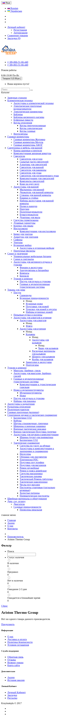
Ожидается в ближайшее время (23, 598)
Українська (16, 11)
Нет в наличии (15, 580)
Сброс (4, 606)
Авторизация (20, 32)
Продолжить (7, 624)
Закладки (12, 695)
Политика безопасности (20, 642)
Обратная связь (15, 657)
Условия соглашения (18, 645)
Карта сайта (13, 665)
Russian (14, 8)
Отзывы (11, 659)
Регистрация (20, 30)
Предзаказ (12, 572)
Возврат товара (15, 662)
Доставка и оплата (17, 639)
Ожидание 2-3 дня (17, 589)
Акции (11, 677)
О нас (10, 636)
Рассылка (12, 698)
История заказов (16, 680)
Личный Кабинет (16, 692)
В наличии (13, 563)
